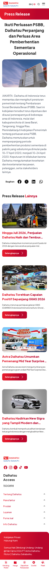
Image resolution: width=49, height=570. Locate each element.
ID (34, 4)
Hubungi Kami (11, 540)
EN (30, 4)
